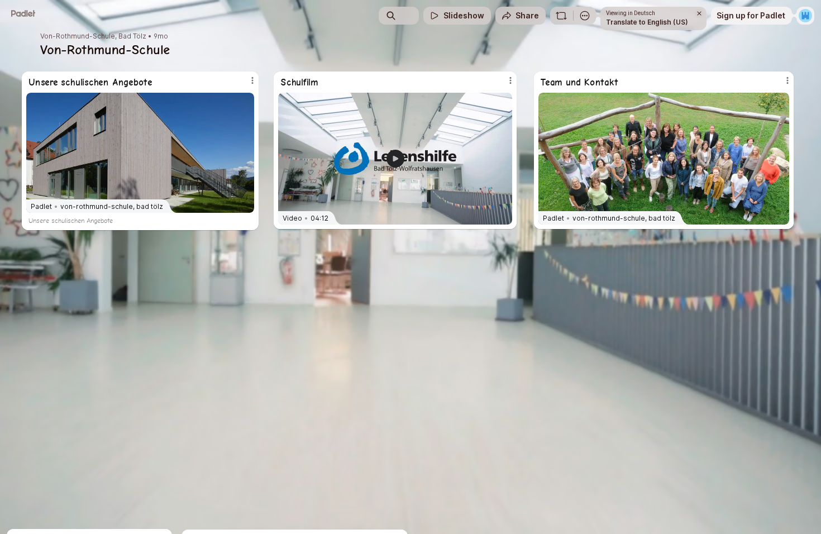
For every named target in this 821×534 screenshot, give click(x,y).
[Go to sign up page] (805, 16)
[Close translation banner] (699, 13)
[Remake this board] (561, 16)
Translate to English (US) (647, 22)
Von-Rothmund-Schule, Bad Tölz (93, 36)
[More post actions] (787, 80)
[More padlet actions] (585, 16)
